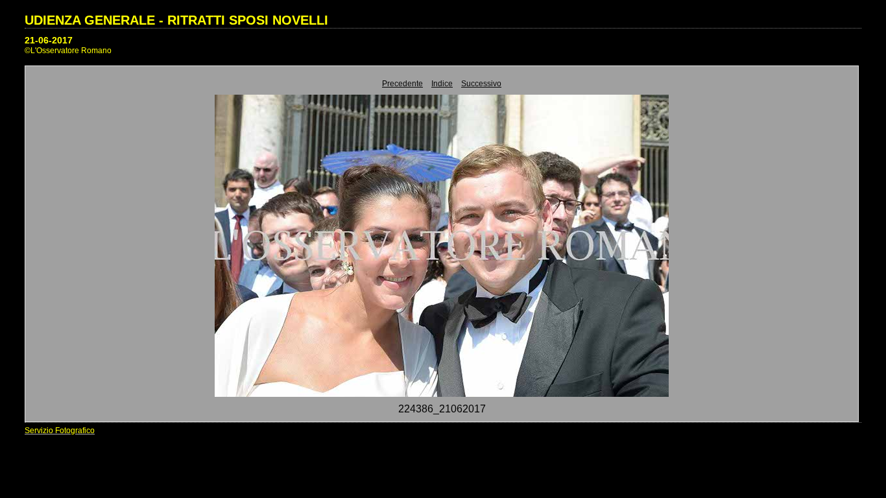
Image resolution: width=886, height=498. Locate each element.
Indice (442, 83)
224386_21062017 (442, 408)
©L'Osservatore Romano (68, 50)
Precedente (402, 83)
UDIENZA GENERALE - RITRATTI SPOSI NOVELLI (176, 20)
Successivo (481, 83)
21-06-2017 (49, 40)
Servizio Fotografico (60, 430)
